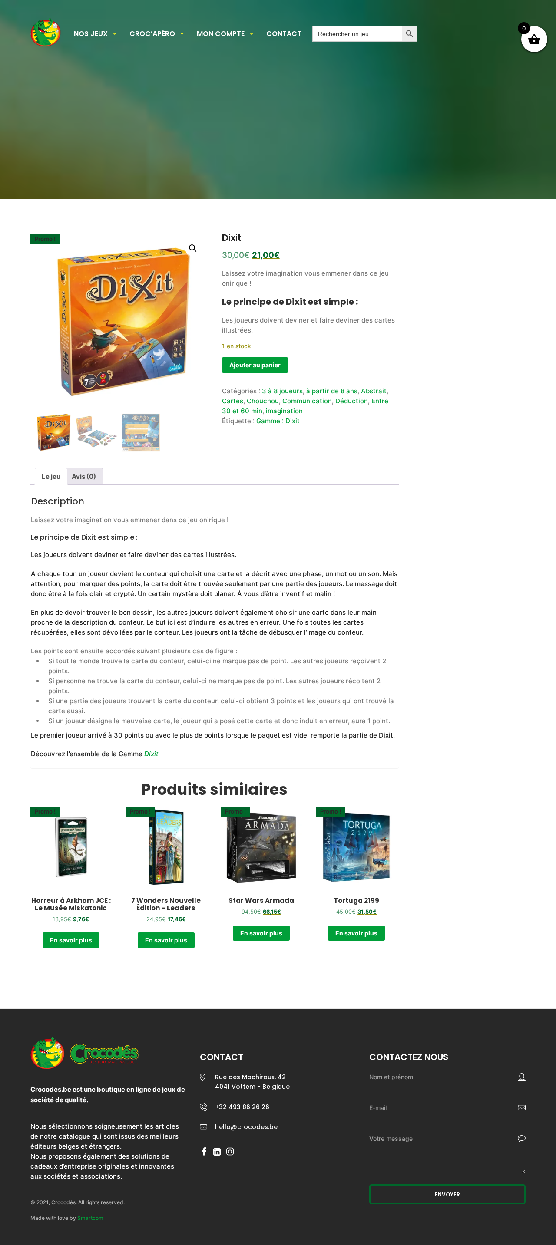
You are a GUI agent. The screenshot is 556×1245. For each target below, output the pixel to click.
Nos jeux (91, 34)
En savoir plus (71, 940)
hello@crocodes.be (246, 1127)
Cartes (232, 401)
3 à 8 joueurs (282, 391)
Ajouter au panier (255, 365)
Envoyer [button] (447, 1194)
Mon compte (221, 34)
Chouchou (263, 401)
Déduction (351, 401)
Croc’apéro (152, 34)
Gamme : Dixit (278, 421)
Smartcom (90, 1218)
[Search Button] (409, 34)
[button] (193, 248)
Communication (307, 401)
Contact (283, 34)
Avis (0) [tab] (84, 476)
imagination (284, 411)
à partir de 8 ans (331, 391)
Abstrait (374, 391)
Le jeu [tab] (51, 476)
